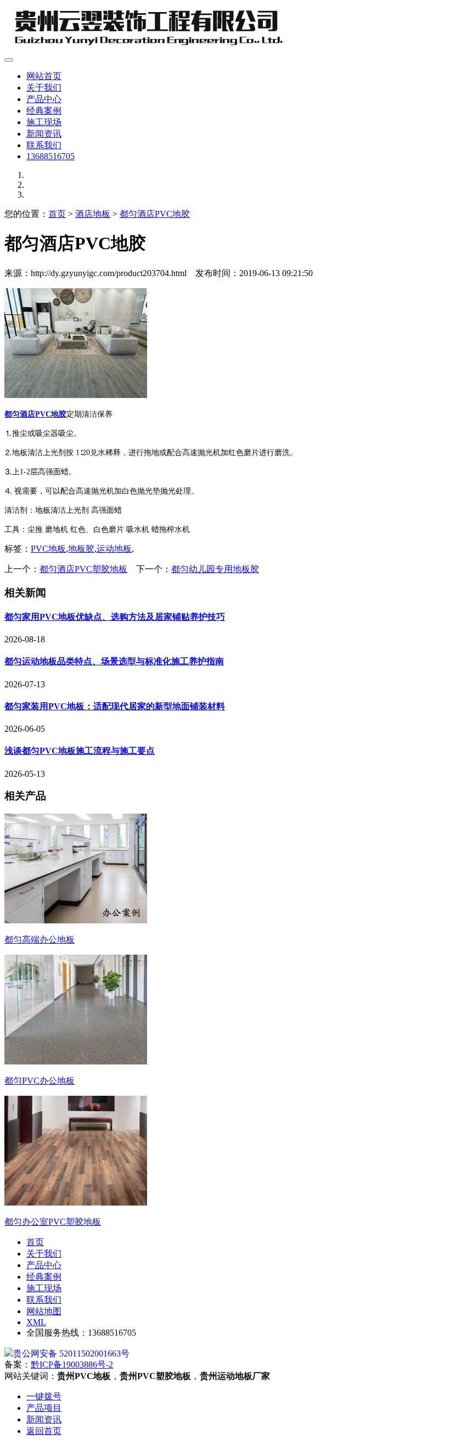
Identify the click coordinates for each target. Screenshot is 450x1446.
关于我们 (43, 87)
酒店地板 (92, 213)
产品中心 (43, 99)
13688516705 (50, 156)
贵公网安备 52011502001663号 (71, 1353)
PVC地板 (48, 548)
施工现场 (43, 122)
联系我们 (43, 145)
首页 (57, 213)
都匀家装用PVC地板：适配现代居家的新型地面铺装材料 (114, 706)
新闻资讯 (43, 133)
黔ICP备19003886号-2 (72, 1364)
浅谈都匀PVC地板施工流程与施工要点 (79, 750)
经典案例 (43, 110)
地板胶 (81, 548)
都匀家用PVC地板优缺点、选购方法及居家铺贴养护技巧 (114, 616)
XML (36, 1322)
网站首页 (43, 76)
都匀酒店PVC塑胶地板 (83, 569)
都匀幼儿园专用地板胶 (215, 569)
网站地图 (43, 1311)
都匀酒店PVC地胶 (155, 213)
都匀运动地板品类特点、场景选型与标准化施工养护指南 (114, 661)
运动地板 (114, 548)
